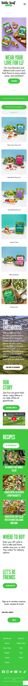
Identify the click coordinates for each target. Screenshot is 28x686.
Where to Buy (21, 643)
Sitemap (16, 681)
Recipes (7, 653)
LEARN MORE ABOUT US (11, 408)
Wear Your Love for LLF (14, 60)
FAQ (21, 648)
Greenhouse (7, 638)
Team (21, 653)
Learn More (14, 81)
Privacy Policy (22, 681)
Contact (7, 657)
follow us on (9, 586)
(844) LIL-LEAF (7, 678)
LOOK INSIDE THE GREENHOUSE (13, 367)
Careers (7, 662)
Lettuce (7, 643)
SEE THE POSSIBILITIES (11, 446)
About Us (21, 638)
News (21, 657)
